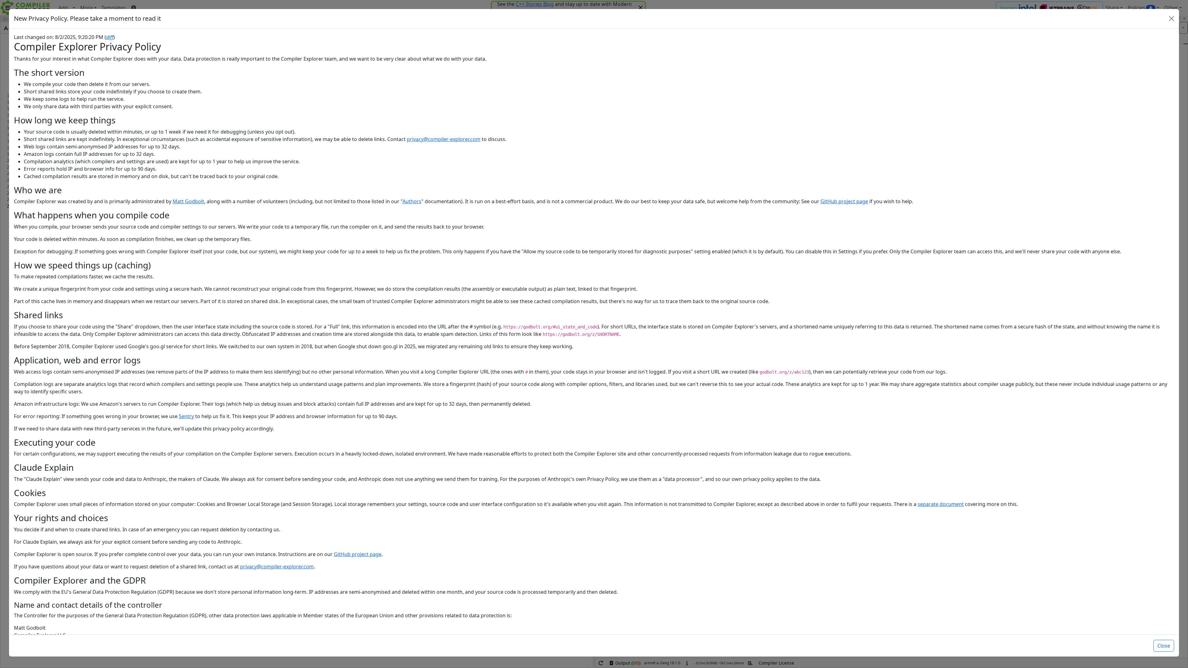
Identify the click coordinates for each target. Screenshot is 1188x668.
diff (109, 37)
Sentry (186, 416)
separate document (941, 504)
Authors (411, 201)
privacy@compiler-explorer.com (443, 139)
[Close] (1172, 19)
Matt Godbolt (188, 201)
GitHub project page (844, 201)
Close (1163, 645)
